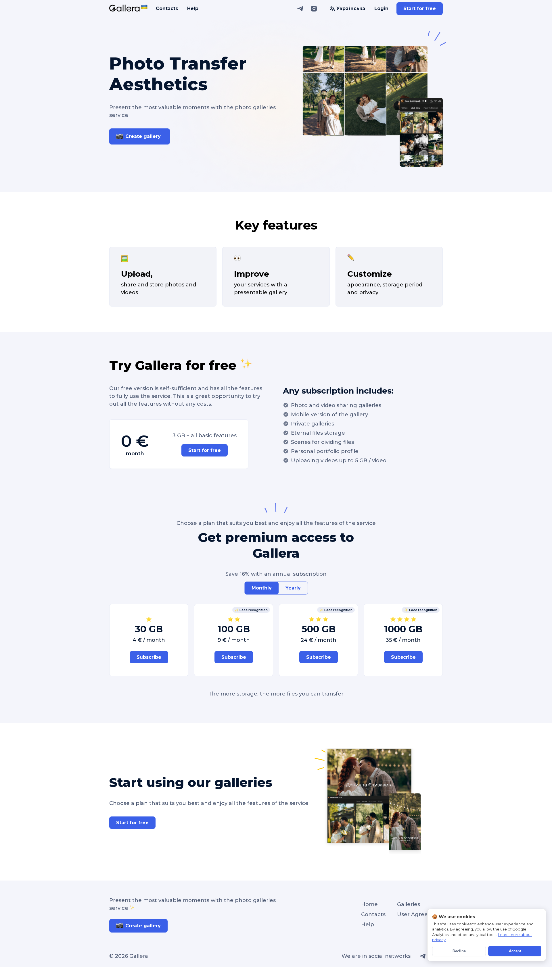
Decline (459, 951)
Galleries (408, 904)
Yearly (293, 588)
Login (381, 8)
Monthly (262, 588)
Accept (515, 951)
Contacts (167, 8)
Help (192, 8)
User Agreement (420, 914)
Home (369, 904)
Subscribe (149, 657)
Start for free (419, 8)
